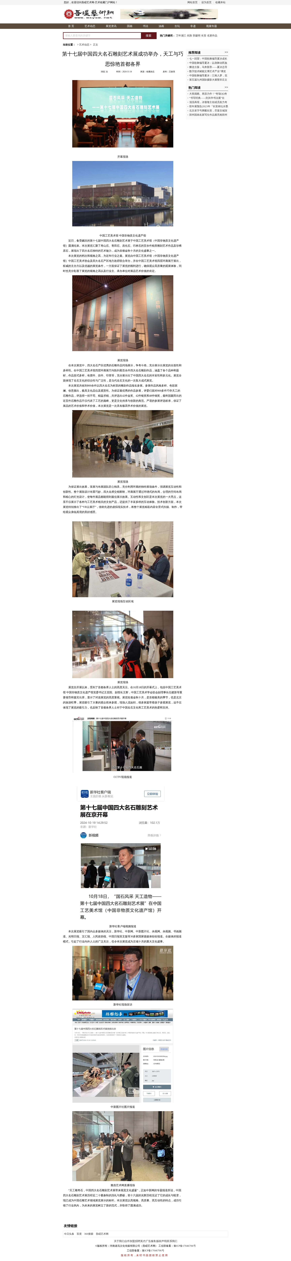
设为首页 (206, 2)
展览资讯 (111, 26)
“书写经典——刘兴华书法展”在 (206, 98)
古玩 (177, 26)
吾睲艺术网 (102, 1234)
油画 (161, 26)
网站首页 (192, 2)
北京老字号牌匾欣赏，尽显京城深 (208, 110)
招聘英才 (140, 1241)
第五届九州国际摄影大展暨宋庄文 (208, 79)
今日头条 (69, 1234)
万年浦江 (181, 35)
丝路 (189, 35)
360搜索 (88, 1234)
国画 (129, 26)
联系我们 (172, 1241)
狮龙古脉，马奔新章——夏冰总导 (208, 67)
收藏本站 (220, 2)
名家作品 (212, 35)
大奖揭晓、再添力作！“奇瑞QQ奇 (208, 93)
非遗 (193, 26)
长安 (203, 35)
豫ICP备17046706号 (185, 1245)
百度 (79, 1234)
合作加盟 (130, 1241)
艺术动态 (90, 26)
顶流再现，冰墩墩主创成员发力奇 (208, 102)
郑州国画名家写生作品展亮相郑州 (208, 114)
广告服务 (151, 1241)
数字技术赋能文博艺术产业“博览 (207, 71)
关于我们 (119, 1241)
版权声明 (161, 1241)
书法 (145, 26)
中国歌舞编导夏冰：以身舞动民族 (208, 63)
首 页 (71, 26)
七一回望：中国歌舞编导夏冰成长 (208, 58)
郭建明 (196, 35)
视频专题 (211, 26)
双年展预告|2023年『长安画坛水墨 (208, 106)
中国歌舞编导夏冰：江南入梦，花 (208, 75)
